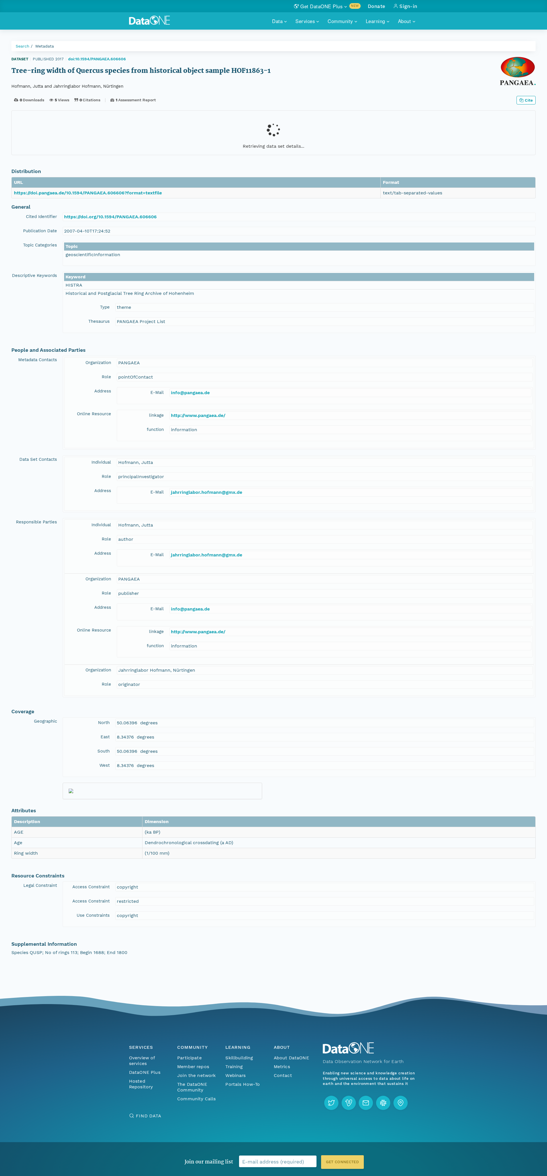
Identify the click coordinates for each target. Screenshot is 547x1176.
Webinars (235, 1075)
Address (102, 391)
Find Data (148, 1116)
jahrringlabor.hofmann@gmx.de (206, 492)
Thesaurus (99, 321)
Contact (283, 1075)
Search (22, 46)
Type (105, 307)
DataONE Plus (144, 1072)
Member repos (193, 1066)
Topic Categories (40, 245)
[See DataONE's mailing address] (400, 1103)
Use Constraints (93, 915)
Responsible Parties (36, 522)
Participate (189, 1057)
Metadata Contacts (37, 359)
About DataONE (291, 1057)
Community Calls (196, 1098)
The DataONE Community (192, 1087)
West (104, 765)
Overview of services (142, 1060)
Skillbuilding (239, 1057)
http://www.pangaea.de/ (198, 415)
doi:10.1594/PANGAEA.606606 (97, 59)
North (104, 722)
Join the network (196, 1075)
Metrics (282, 1066)
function (155, 429)
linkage (156, 415)
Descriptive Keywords (34, 275)
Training (234, 1066)
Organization (98, 362)
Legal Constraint (40, 885)
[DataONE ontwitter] (331, 1103)
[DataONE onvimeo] (349, 1103)
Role (106, 376)
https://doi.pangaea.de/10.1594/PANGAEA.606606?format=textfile (88, 193)
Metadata (44, 46)
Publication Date (40, 230)
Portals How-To (242, 1084)
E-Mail (157, 392)
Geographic (45, 721)
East (105, 736)
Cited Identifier (41, 216)
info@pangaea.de (190, 392)
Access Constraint (91, 886)
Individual (101, 462)
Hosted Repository (141, 1083)
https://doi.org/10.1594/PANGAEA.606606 (110, 216)
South (103, 751)
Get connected (342, 1162)
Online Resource (94, 413)
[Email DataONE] (366, 1103)
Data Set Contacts (38, 459)
